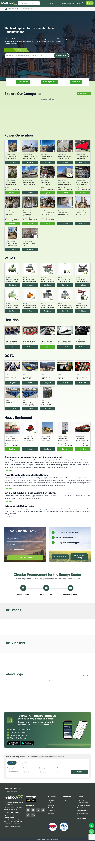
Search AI (60, 55)
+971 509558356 (18, 822)
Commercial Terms (82, 802)
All (9, 50)
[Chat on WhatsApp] (91, 831)
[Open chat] (91, 825)
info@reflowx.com (15, 826)
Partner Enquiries (82, 816)
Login (91, 3)
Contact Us (76, 82)
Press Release (52, 808)
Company (42, 768)
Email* (57, 768)
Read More (8, 470)
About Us (51, 800)
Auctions (63, 3)
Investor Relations (82, 818)
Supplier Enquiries (82, 813)
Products (69, 3)
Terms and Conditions (83, 805)
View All (85, 675)
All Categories (11, 8)
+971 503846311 (16, 824)
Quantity (25, 768)
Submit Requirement (25, 558)
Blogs (64, 800)
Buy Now (12, 193)
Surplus (20, 50)
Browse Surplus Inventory (79, 557)
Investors (51, 805)
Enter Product (11, 768)
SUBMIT (79, 772)
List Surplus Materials (60, 556)
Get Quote (12, 162)
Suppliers (51, 813)
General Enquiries (82, 810)
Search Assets (23, 82)
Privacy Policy (81, 800)
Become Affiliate (76, 3)
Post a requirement (49, 82)
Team (49, 802)
